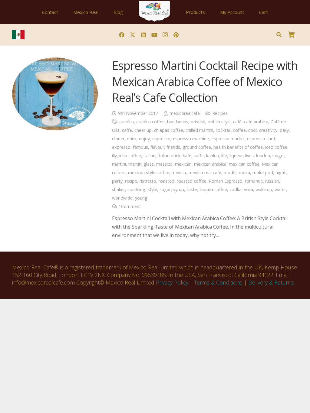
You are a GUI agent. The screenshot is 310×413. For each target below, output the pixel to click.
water (280, 189)
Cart (263, 12)
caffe (127, 130)
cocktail (223, 130)
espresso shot (261, 138)
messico (164, 164)
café (237, 122)
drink (132, 138)
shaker (118, 189)
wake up (264, 189)
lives (249, 155)
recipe (131, 181)
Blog (118, 12)
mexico (179, 172)
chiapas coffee (168, 130)
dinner (118, 138)
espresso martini (228, 138)
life (224, 155)
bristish (198, 122)
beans (182, 122)
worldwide (122, 198)
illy (114, 155)
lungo (278, 155)
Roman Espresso (225, 181)
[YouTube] (154, 34)
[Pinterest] (176, 34)
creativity (268, 130)
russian (272, 181)
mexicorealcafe (185, 113)
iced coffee (276, 147)
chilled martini (199, 130)
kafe (187, 155)
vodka (235, 189)
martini (119, 164)
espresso (161, 138)
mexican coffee (244, 164)
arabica (126, 122)
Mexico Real (85, 12)
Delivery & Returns (271, 282)
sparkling (136, 189)
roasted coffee (191, 181)
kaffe (199, 155)
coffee (239, 130)
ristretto (148, 181)
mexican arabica (210, 164)
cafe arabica (256, 122)
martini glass (141, 164)
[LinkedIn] (143, 34)
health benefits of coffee (238, 147)
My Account (232, 12)
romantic (254, 181)
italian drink (169, 155)
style (152, 189)
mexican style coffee (148, 172)
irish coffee (130, 155)
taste (191, 189)
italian (149, 155)
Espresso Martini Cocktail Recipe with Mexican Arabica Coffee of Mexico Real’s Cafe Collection (205, 81)
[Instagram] (165, 34)
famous (140, 147)
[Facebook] (121, 34)
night (280, 172)
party (117, 181)
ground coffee (197, 147)
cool (252, 130)
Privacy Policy (172, 282)
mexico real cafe (205, 172)
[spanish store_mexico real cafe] (18, 34)
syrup (178, 189)
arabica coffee (150, 122)
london (263, 155)
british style (219, 122)
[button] (279, 34)
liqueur (236, 155)
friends (173, 147)
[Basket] (291, 34)
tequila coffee (213, 189)
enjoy (144, 138)
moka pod (262, 172)
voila (248, 189)
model (230, 172)
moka (244, 172)
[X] (132, 34)
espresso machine (191, 138)
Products (195, 12)
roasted (166, 181)
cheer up (143, 130)
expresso (121, 147)
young (141, 198)
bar (170, 122)
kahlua (212, 155)
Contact (50, 12)
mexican (183, 164)
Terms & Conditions (218, 282)
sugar (165, 189)
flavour (157, 147)
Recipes (220, 113)
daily (284, 130)
